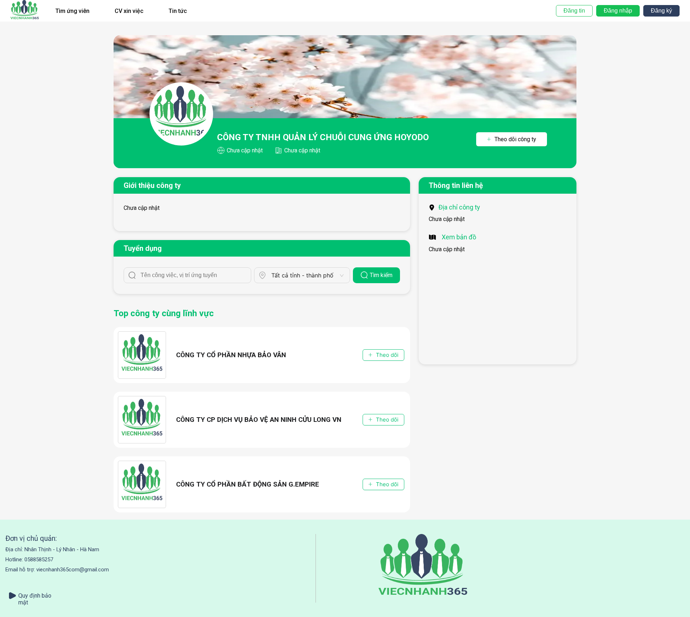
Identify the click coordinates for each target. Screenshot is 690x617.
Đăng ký (661, 11)
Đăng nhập (618, 11)
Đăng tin (574, 11)
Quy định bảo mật (34, 595)
